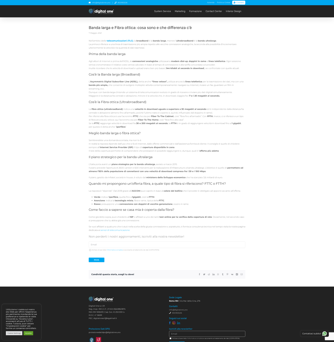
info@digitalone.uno (101, 2)
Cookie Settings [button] (14, 333)
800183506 (122, 2)
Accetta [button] (28, 333)
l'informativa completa (115, 250)
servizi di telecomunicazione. (115, 230)
